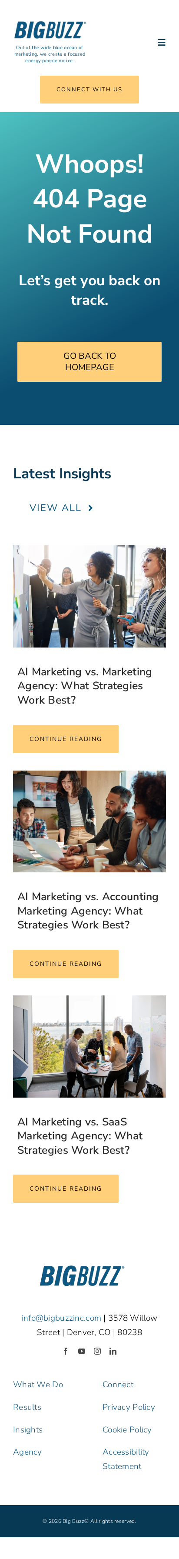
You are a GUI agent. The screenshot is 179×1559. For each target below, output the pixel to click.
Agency (27, 1452)
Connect (118, 1384)
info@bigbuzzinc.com (61, 1318)
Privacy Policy (129, 1407)
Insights (28, 1429)
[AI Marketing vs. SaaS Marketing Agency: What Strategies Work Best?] (89, 1046)
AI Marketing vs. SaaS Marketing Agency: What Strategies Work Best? (80, 1136)
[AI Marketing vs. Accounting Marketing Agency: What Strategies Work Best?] (89, 822)
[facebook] (65, 1351)
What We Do (38, 1384)
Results (27, 1407)
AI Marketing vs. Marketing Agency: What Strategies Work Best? (84, 686)
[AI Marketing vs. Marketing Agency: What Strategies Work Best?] (89, 596)
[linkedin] (112, 1351)
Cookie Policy (127, 1429)
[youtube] (81, 1351)
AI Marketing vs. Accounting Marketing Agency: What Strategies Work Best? (88, 910)
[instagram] (97, 1351)
